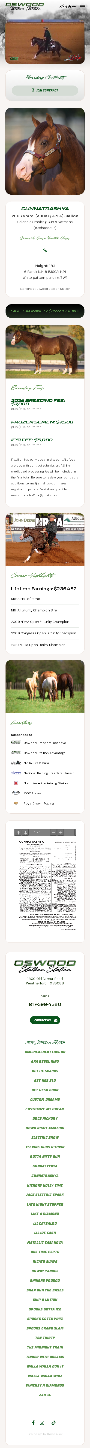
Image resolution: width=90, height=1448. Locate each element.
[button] (72, 6)
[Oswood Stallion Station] (45, 972)
